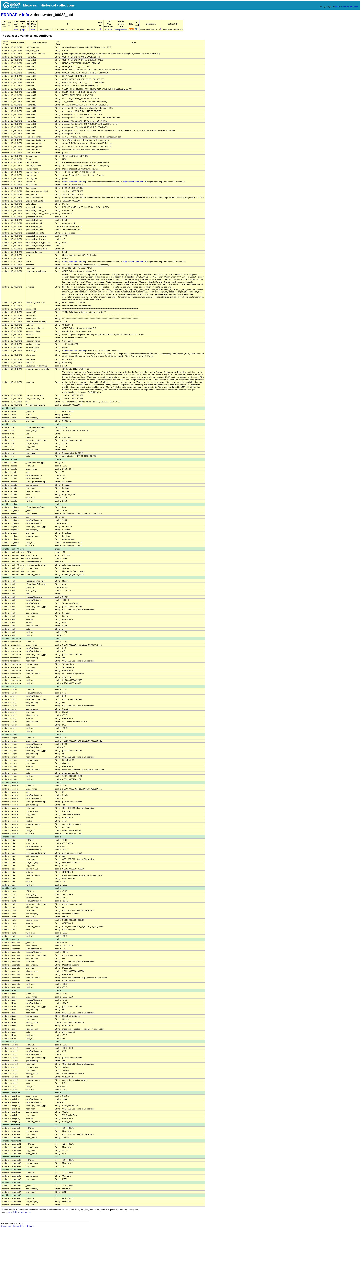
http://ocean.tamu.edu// (72, 182)
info (25, 15)
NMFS (343, 6)
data (16, 30)
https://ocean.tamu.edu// (134, 182)
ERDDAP (9, 15)
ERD (356, 6)
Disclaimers (6, 1226)
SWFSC (350, 6)
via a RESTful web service (19, 1212)
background (120, 30)
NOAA (337, 6)
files (33, 30)
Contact (30, 1226)
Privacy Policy (19, 1226)
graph (23, 30)
